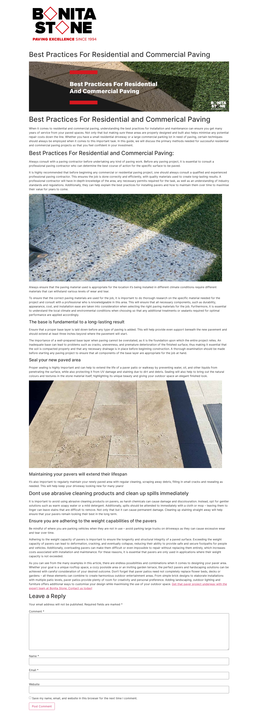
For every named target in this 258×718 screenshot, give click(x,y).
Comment (36, 611)
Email (33, 670)
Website (34, 684)
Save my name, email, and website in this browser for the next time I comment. (84, 698)
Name (34, 656)
